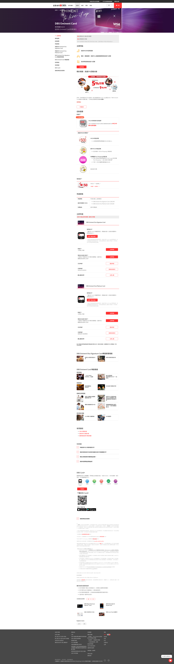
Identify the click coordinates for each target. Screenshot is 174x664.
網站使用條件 (58, 659)
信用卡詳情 (62, 10)
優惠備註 (79, 102)
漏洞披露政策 (70, 659)
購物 (84, 623)
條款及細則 (102, 536)
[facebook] (109, 660)
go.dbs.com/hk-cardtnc (99, 541)
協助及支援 (116, 1)
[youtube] (105, 660)
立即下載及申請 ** (92, 236)
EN (107, 634)
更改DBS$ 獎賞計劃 (84, 433)
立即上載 (112, 275)
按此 (78, 36)
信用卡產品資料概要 (82, 217)
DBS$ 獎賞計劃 (83, 431)
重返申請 (112, 263)
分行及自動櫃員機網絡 (107, 1)
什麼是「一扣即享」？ (94, 186)
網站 (101, 543)
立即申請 (81, 67)
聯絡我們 (89, 655)
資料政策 (83, 579)
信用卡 (56, 10)
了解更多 (81, 107)
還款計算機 (92, 217)
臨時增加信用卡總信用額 (85, 436)
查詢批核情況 (112, 269)
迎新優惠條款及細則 (85, 534)
